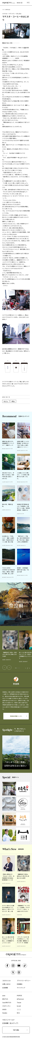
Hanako (4, 1013)
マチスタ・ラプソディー (11, 13)
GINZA (4, 1009)
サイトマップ (21, 988)
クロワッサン (6, 1006)
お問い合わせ (6, 984)
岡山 (13, 401)
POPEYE (19, 995)
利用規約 (19, 984)
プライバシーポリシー (24, 981)
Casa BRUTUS (6, 1002)
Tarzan (19, 1002)
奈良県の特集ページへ (16, 716)
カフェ (6, 401)
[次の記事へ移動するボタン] (9, 667)
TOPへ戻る (16, 1030)
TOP (3, 9)
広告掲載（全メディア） (10, 1023)
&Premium (20, 999)
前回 (25, 47)
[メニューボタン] (28, 3)
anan (3, 995)
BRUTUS (5, 999)
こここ (19, 1009)
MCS (18, 1013)
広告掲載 (5, 988)
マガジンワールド (8, 1020)
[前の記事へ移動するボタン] (4, 667)
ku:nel (19, 1006)
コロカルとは (6, 981)
